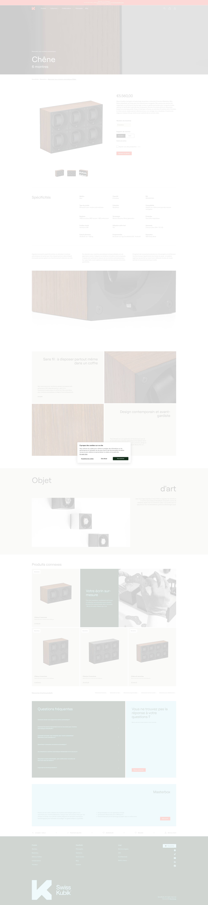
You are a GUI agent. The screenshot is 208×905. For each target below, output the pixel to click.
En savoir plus (83, 454)
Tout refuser (104, 458)
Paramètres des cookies (87, 458)
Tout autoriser (120, 458)
